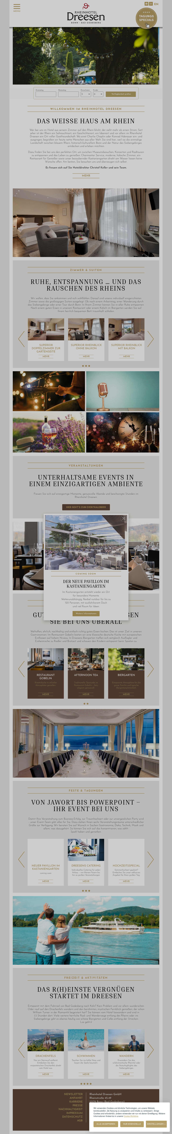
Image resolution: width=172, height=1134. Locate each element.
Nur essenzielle (132, 1124)
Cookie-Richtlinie (131, 1116)
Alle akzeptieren (105, 1124)
